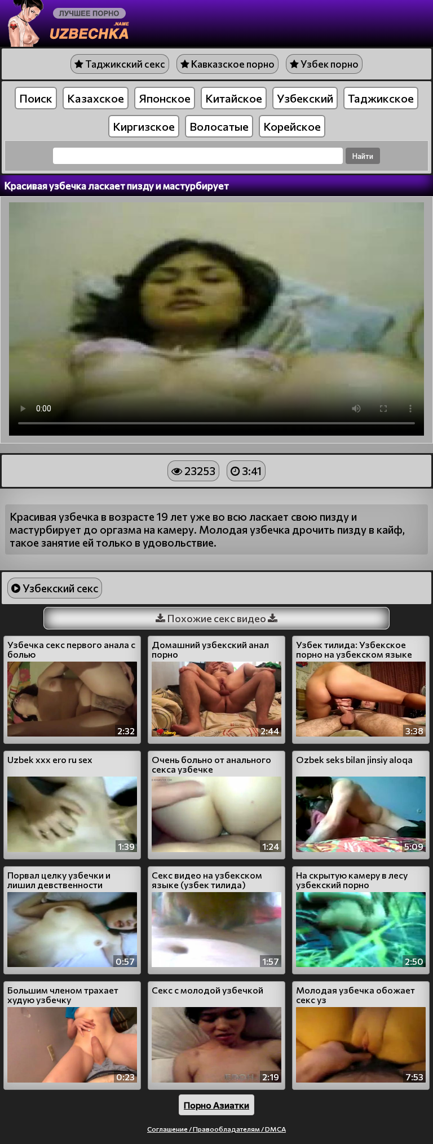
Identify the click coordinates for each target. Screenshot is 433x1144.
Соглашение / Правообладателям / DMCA (216, 1129)
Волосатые (219, 126)
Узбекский (305, 98)
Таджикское (381, 98)
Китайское (233, 98)
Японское (165, 98)
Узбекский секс (59, 588)
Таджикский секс (124, 64)
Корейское (292, 126)
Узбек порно (329, 64)
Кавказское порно (232, 64)
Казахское (95, 98)
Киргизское (144, 126)
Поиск (35, 98)
